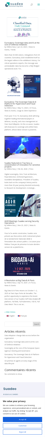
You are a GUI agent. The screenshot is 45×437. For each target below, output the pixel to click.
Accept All (22, 419)
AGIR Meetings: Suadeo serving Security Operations (21, 222)
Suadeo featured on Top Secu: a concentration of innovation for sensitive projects (22, 165)
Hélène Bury (11, 47)
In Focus (33, 108)
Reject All (22, 432)
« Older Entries (9, 312)
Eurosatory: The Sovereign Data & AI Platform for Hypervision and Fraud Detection (20, 104)
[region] (22, 417)
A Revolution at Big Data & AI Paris (19, 280)
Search (36, 324)
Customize (23, 426)
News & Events (10, 111)
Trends (13, 50)
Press (31, 169)
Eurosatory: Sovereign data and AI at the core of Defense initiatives (21, 43)
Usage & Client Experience (26, 111)
